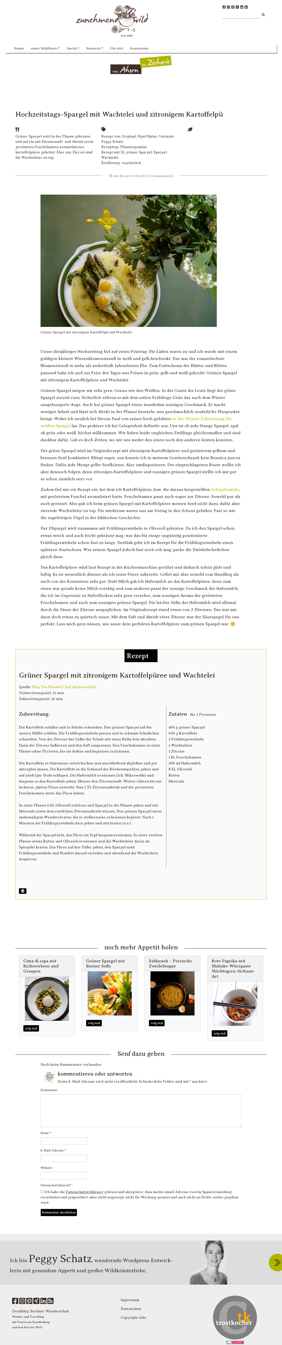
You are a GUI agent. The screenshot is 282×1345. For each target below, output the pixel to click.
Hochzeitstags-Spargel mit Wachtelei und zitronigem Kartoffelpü (119, 114)
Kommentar (49, 1090)
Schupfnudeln (225, 489)
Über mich (116, 48)
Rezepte (19, 48)
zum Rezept (121, 176)
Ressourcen (93, 48)
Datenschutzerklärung (84, 1192)
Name (46, 1133)
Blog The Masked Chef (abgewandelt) (64, 687)
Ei (122, 152)
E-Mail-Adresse (53, 1150)
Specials (72, 48)
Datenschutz (131, 1309)
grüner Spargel (139, 152)
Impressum (130, 1300)
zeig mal (31, 1028)
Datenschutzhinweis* (56, 1185)
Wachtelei (109, 158)
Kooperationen (139, 48)
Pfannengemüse (133, 147)
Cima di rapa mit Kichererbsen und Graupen (41, 966)
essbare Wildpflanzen (44, 48)
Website (46, 1168)
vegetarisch (131, 163)
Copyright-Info (133, 1318)
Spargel (160, 152)
